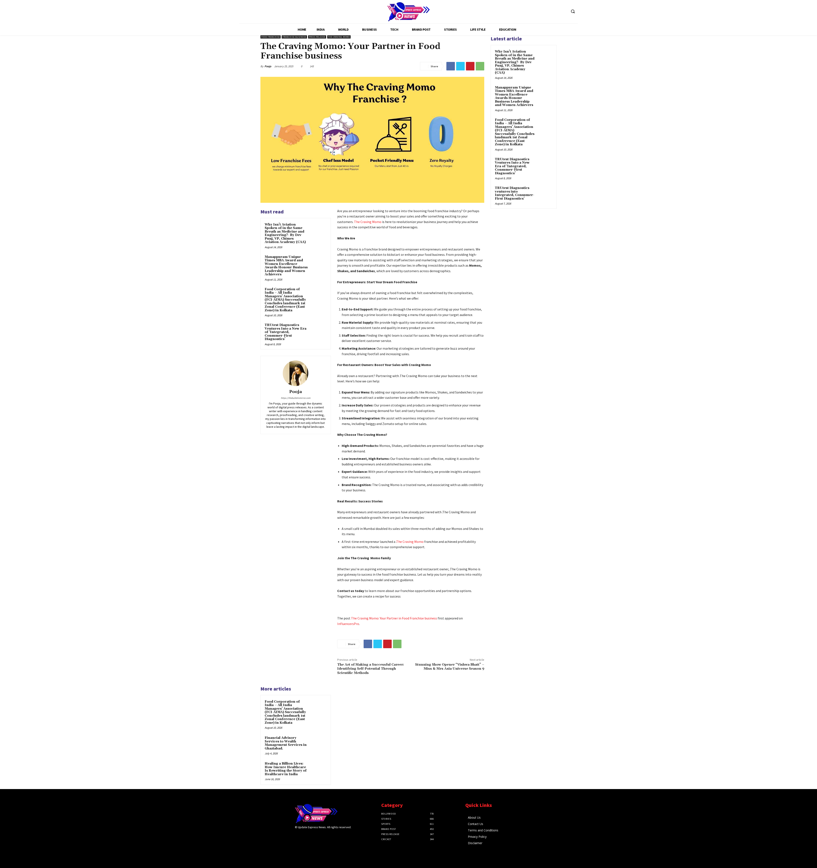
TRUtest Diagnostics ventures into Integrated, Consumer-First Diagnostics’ (514, 193)
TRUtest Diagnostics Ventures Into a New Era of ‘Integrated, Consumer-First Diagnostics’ (285, 332)
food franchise (270, 37)
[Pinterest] (470, 66)
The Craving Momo (339, 37)
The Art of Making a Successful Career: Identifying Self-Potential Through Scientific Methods (370, 668)
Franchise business (294, 37)
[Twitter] (460, 66)
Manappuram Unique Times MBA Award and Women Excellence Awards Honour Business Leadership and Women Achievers (286, 266)
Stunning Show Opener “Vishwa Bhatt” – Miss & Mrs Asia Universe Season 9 (449, 666)
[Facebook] (450, 66)
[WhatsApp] (480, 66)
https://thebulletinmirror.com (295, 397)
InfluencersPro (348, 624)
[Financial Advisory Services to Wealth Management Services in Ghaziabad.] (318, 743)
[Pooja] (295, 373)
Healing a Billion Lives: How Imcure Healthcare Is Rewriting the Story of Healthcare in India (286, 769)
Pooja (267, 66)
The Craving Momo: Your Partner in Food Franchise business (394, 618)
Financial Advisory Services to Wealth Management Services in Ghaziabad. (286, 743)
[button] (573, 11)
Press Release (317, 37)
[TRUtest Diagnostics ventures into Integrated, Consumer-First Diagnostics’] (544, 193)
